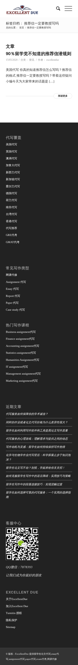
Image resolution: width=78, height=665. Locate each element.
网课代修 (11, 274)
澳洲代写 (11, 158)
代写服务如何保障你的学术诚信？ (27, 413)
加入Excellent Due (17, 606)
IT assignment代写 (17, 366)
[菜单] (66, 8)
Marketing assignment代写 (22, 380)
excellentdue (52, 59)
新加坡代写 (13, 179)
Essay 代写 (12, 288)
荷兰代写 (11, 200)
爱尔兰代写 (13, 186)
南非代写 (11, 207)
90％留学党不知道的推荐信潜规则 (38, 53)
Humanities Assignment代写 (22, 359)
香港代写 (11, 221)
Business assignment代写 (21, 331)
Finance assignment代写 (20, 338)
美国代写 (11, 144)
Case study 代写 (15, 309)
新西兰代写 (13, 172)
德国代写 (11, 193)
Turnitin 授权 (14, 613)
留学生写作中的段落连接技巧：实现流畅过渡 (34, 484)
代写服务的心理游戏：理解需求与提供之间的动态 (37, 438)
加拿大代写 (13, 165)
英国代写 (11, 151)
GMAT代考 (13, 242)
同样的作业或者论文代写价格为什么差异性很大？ (37, 422)
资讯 (31, 59)
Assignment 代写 (16, 282)
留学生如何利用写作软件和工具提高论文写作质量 (37, 430)
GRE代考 (11, 235)
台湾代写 (11, 214)
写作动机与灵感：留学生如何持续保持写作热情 (35, 446)
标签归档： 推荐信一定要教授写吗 (32, 23)
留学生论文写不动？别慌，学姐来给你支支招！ (35, 467)
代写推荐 (11, 228)
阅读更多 (63, 96)
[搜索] (56, 8)
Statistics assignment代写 (21, 352)
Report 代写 (13, 296)
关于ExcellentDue (17, 599)
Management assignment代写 (23, 373)
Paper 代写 (12, 302)
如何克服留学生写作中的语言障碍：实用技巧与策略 (38, 475)
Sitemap (10, 627)
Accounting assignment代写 (22, 345)
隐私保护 (11, 620)
